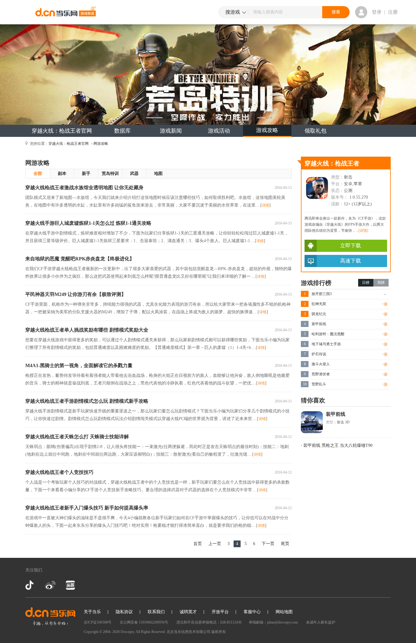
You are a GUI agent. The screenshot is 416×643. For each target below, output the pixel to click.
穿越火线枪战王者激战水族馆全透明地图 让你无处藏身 (84, 187)
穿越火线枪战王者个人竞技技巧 (59, 472)
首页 (197, 543)
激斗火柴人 (321, 364)
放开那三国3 (322, 294)
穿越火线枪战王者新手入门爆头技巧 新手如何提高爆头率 (86, 507)
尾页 (285, 543)
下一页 (268, 543)
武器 (134, 173)
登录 (377, 12)
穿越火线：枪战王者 (332, 163)
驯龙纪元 (319, 314)
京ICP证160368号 (97, 622)
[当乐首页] (50, 616)
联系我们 (156, 612)
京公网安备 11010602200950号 (144, 622)
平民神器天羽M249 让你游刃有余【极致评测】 (75, 294)
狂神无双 (319, 304)
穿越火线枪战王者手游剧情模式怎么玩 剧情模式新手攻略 (86, 401)
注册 (393, 12)
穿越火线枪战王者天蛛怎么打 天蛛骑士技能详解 (77, 436)
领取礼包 (315, 131)
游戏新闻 (171, 131)
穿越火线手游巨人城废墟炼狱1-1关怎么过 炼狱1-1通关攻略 (88, 223)
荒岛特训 (110, 173)
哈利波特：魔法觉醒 (328, 334)
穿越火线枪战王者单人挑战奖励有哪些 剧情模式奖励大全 (86, 329)
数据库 (122, 131)
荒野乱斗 (319, 384)
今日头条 (70, 585)
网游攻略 (100, 143)
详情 (265, 205)
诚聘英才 (188, 612)
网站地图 (284, 612)
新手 (86, 173)
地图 (158, 173)
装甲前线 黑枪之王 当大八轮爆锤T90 (337, 445)
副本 (62, 173)
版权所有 (218, 632)
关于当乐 (92, 612)
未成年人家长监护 (320, 622)
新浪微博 (50, 585)
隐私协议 (124, 612)
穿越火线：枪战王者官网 (62, 131)
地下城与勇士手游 (326, 344)
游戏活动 (219, 131)
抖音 (30, 585)
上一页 (214, 543)
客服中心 (252, 612)
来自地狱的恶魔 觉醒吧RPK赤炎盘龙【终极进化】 (79, 258)
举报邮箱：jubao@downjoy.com (273, 622)
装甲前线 (319, 324)
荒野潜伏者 (321, 374)
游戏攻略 (267, 130)
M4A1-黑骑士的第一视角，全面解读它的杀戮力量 (78, 365)
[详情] (363, 230)
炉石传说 (319, 354)
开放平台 (220, 612)
